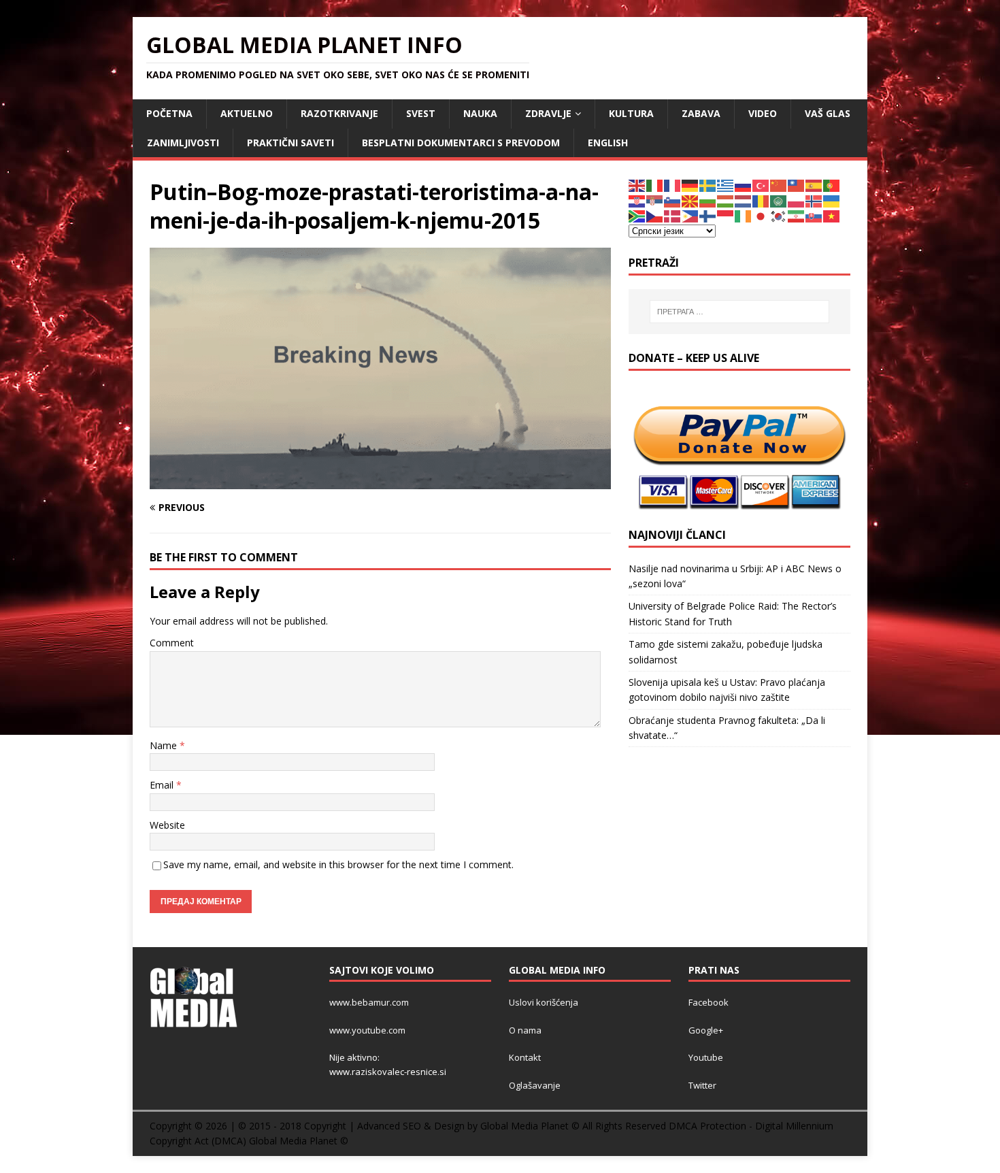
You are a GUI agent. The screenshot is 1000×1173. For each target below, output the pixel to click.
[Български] (708, 200)
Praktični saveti (290, 142)
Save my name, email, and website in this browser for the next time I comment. (338, 864)
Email (163, 784)
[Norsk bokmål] (814, 200)
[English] (637, 184)
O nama (525, 1030)
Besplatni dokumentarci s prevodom (461, 142)
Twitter (702, 1085)
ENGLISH (608, 142)
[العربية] (779, 200)
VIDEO (762, 113)
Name (165, 745)
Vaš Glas (827, 113)
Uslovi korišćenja (543, 1002)
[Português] (832, 184)
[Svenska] (708, 184)
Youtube (705, 1057)
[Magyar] (726, 200)
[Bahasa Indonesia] (726, 215)
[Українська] (832, 200)
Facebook (708, 1002)
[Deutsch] (690, 184)
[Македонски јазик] (690, 200)
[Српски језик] (655, 200)
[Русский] (743, 184)
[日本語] (761, 215)
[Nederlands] (743, 200)
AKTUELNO (246, 113)
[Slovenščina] (673, 200)
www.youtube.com (367, 1030)
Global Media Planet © (298, 1140)
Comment (172, 642)
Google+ (705, 1030)
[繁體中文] (796, 184)
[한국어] (779, 215)
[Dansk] (673, 215)
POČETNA (169, 113)
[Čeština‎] (655, 215)
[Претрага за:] (739, 311)
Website (167, 825)
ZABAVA (701, 113)
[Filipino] (690, 215)
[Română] (761, 200)
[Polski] (796, 200)
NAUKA (480, 113)
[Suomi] (708, 215)
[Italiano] (655, 184)
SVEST (420, 113)
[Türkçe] (761, 184)
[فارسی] (796, 215)
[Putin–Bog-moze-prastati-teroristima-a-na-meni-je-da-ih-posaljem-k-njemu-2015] (380, 481)
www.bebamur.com (369, 1002)
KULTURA (631, 113)
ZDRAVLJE (548, 113)
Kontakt (525, 1057)
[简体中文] (779, 184)
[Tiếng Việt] (832, 215)
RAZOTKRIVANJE (339, 113)
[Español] (814, 184)
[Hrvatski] (637, 200)
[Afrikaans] (637, 215)
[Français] (673, 184)
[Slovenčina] (814, 215)
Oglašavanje (535, 1085)
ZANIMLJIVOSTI (183, 142)
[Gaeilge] (743, 215)
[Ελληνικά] (726, 184)
